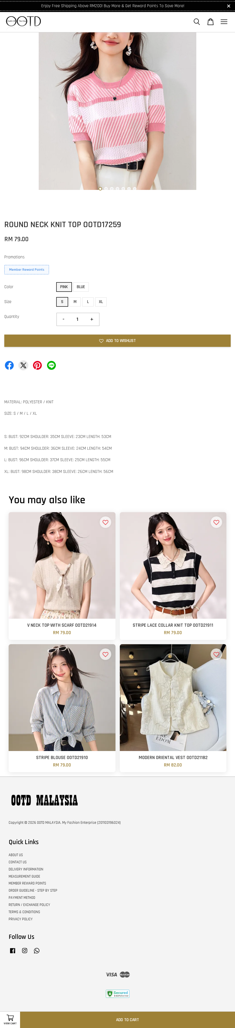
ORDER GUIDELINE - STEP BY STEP (33, 890)
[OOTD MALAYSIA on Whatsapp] (37, 953)
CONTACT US (18, 862)
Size (7, 301)
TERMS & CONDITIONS (24, 912)
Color (8, 287)
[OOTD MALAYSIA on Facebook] (13, 953)
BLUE (81, 287)
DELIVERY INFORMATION (26, 869)
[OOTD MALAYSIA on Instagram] (25, 953)
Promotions (14, 257)
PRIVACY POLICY (21, 919)
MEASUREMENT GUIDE (24, 876)
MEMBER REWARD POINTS (27, 883)
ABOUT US (16, 855)
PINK (64, 287)
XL (101, 301)
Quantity (11, 316)
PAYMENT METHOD (22, 897)
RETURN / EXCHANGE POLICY (29, 905)
